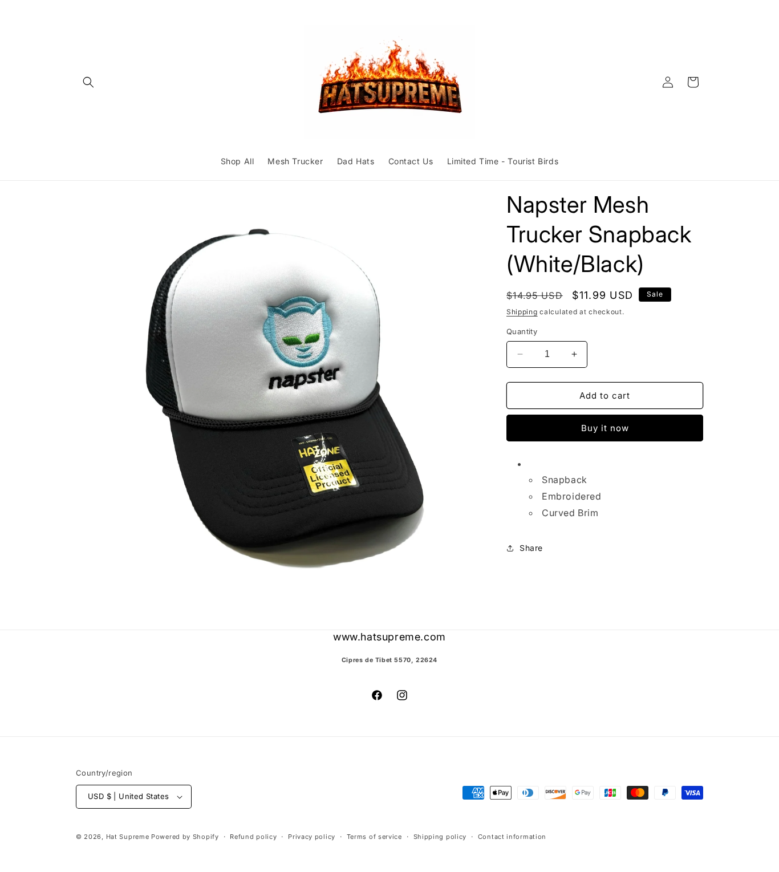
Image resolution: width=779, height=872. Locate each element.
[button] (88, 82)
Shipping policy (440, 837)
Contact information (512, 837)
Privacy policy (311, 837)
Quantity (521, 331)
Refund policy (253, 837)
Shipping (522, 311)
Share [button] (531, 548)
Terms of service (374, 837)
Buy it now (605, 428)
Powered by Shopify (185, 837)
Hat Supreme (127, 837)
